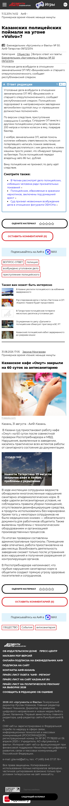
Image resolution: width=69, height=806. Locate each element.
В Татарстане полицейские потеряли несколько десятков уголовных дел (35, 312)
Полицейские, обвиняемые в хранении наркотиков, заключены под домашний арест (33, 194)
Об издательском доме (20, 651)
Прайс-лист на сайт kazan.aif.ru (26, 679)
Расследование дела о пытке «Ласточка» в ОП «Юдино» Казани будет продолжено (40, 301)
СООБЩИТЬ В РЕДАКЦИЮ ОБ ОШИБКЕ (28, 692)
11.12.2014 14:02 (10, 13)
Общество (23, 54)
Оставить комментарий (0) (27, 236)
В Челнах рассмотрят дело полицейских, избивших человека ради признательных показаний (34, 184)
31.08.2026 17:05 (11, 351)
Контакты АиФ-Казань (19, 670)
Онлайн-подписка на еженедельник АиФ (33, 660)
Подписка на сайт (16, 665)
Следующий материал (33, 797)
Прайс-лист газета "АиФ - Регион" (26, 674)
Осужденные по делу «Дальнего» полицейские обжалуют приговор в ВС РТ (38, 322)
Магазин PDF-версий (17, 655)
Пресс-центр (48, 651)
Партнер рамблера (32, 790)
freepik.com (9, 417)
